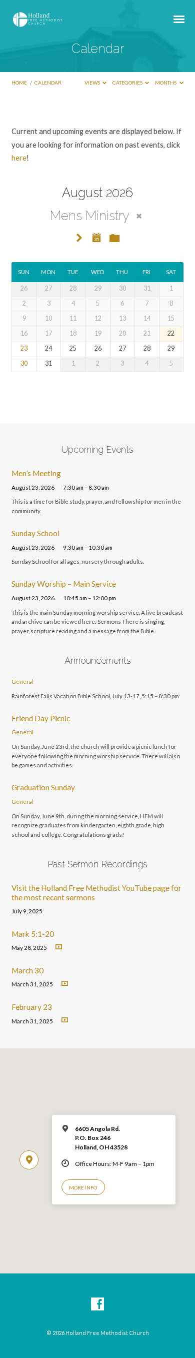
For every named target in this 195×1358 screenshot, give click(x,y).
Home (19, 83)
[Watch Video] (59, 947)
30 (24, 363)
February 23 (32, 1006)
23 (24, 348)
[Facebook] (97, 1304)
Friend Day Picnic (41, 718)
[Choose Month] (96, 237)
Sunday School (36, 533)
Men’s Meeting (36, 473)
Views (92, 83)
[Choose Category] (114, 239)
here (19, 157)
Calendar (48, 83)
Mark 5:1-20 (33, 933)
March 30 (28, 970)
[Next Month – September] (79, 238)
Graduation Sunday (43, 787)
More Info (83, 1187)
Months (166, 83)
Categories (128, 83)
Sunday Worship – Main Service (64, 583)
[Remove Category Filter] (139, 216)
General (23, 681)
